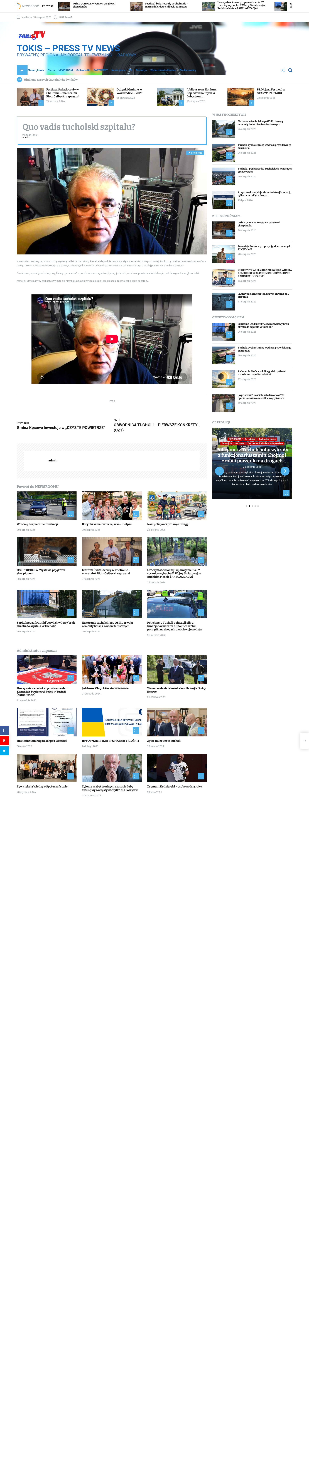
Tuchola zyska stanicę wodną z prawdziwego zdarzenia (264, 147)
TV (130, 70)
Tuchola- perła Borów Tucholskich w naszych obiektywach (265, 170)
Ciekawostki (83, 70)
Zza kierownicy (188, 70)
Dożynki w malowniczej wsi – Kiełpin (107, 524)
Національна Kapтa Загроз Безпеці (42, 740)
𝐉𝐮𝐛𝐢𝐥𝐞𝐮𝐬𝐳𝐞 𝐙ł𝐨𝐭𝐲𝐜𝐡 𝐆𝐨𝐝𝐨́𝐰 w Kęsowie (105, 688)
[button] (219, 471)
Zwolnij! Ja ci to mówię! (233, 443)
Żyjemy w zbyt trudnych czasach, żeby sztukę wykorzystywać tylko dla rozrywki (110, 788)
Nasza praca (118, 70)
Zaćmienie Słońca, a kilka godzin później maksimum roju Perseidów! (262, 373)
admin (25, 137)
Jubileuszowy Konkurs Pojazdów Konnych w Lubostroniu (202, 93)
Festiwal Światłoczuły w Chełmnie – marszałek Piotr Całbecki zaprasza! (66, 5)
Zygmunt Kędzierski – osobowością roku (174, 786)
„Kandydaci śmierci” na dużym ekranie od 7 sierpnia (263, 295)
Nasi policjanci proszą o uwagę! (168, 524)
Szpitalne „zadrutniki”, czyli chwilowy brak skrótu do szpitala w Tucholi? (215, 5)
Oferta (51, 70)
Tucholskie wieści (267, 439)
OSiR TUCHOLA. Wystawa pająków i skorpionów (259, 224)
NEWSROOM (65, 70)
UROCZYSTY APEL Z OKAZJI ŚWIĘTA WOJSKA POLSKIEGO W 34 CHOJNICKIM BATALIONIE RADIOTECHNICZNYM (265, 273)
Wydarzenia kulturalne (163, 70)
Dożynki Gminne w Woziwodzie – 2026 (129, 91)
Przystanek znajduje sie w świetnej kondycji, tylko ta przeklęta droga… (264, 194)
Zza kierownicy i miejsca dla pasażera (265, 443)
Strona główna (36, 70)
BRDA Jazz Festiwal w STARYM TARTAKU (271, 91)
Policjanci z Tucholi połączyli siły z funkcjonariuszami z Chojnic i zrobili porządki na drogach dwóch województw (174, 626)
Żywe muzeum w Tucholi (164, 740)
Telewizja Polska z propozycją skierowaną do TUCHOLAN (264, 248)
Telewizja (141, 70)
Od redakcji (250, 439)
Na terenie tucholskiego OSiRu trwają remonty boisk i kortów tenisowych (284, 5)
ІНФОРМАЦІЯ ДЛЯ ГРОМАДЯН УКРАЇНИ (110, 740)
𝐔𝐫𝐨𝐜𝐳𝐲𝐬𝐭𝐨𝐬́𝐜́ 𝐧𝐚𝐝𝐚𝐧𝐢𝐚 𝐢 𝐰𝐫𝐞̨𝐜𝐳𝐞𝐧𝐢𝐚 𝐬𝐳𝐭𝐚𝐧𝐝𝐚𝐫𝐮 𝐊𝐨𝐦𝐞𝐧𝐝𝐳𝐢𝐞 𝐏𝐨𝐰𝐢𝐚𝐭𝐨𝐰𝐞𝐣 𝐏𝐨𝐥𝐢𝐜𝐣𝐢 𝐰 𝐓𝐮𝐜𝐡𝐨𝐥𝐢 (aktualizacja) (42, 691)
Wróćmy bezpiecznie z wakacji (37, 524)
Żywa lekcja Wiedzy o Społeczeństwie (42, 786)
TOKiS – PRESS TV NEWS (68, 48)
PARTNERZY (101, 70)
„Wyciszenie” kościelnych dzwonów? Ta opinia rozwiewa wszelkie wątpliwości (261, 397)
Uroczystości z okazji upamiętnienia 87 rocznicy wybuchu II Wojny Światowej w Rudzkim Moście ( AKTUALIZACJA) (142, 5)
